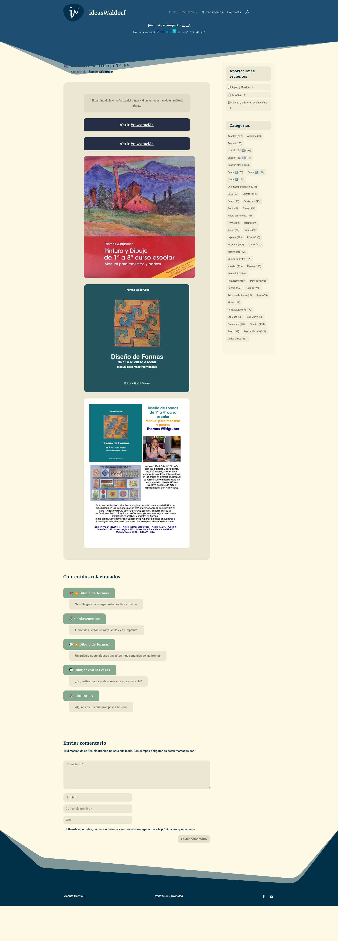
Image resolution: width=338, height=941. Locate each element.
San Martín (255, 317)
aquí (185, 25)
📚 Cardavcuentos (84, 619)
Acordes (235, 136)
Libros (253, 237)
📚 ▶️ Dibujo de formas (89, 593)
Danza (233, 201)
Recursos (187, 12)
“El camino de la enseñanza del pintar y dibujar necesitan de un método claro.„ (137, 103)
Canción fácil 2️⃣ (239, 150)
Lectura (250, 230)
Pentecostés (236, 280)
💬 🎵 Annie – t (236, 94)
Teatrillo (257, 324)
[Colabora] (162, 32)
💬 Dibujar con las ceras (89, 670)
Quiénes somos (212, 12)
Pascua (254, 266)
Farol (233, 208)
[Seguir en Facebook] (264, 896)
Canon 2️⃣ (235, 172)
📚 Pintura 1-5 (81, 696)
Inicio (173, 12)
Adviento (254, 136)
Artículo (235, 143)
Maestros (236, 244)
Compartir (234, 12)
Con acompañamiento (242, 186)
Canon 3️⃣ (256, 172)
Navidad (235, 266)
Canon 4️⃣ (236, 179)
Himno (234, 223)
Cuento (250, 194)
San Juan (235, 317)
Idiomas (250, 223)
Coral (233, 194)
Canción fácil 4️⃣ (239, 165)
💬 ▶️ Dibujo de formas (89, 644)
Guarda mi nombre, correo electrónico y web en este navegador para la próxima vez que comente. (132, 829)
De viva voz (252, 201)
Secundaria (236, 324)
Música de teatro (239, 259)
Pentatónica (237, 273)
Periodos (258, 280)
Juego (233, 230)
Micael (255, 244)
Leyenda (235, 237)
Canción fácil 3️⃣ (239, 157)
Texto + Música (255, 331)
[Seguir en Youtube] (271, 896)
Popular (253, 288)
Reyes (262, 295)
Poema (234, 288)
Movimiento (237, 252)
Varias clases (237, 338)
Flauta (249, 208)
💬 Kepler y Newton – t (240, 87)
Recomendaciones (240, 295)
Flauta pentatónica (240, 215)
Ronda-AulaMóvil (240, 309)
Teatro (233, 331)
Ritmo (234, 302)
